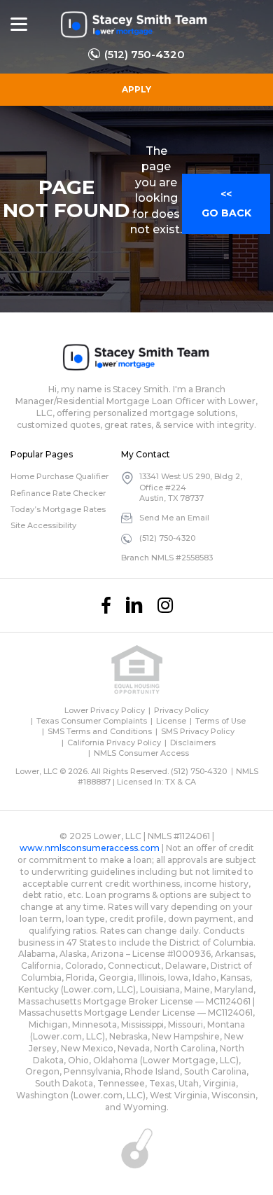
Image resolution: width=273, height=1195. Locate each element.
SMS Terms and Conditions (100, 731)
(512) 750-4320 (144, 54)
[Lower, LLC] (134, 25)
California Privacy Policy (114, 742)
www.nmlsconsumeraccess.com (90, 848)
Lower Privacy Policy (104, 710)
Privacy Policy (181, 710)
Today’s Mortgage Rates (58, 509)
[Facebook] (106, 605)
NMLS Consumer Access (141, 753)
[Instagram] (165, 605)
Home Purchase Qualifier (59, 476)
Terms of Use (220, 721)
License (171, 721)
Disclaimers (193, 742)
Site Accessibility (43, 525)
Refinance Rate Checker (58, 493)
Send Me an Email (174, 518)
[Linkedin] (134, 605)
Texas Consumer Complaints (91, 721)
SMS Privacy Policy (197, 731)
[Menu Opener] (18, 25)
